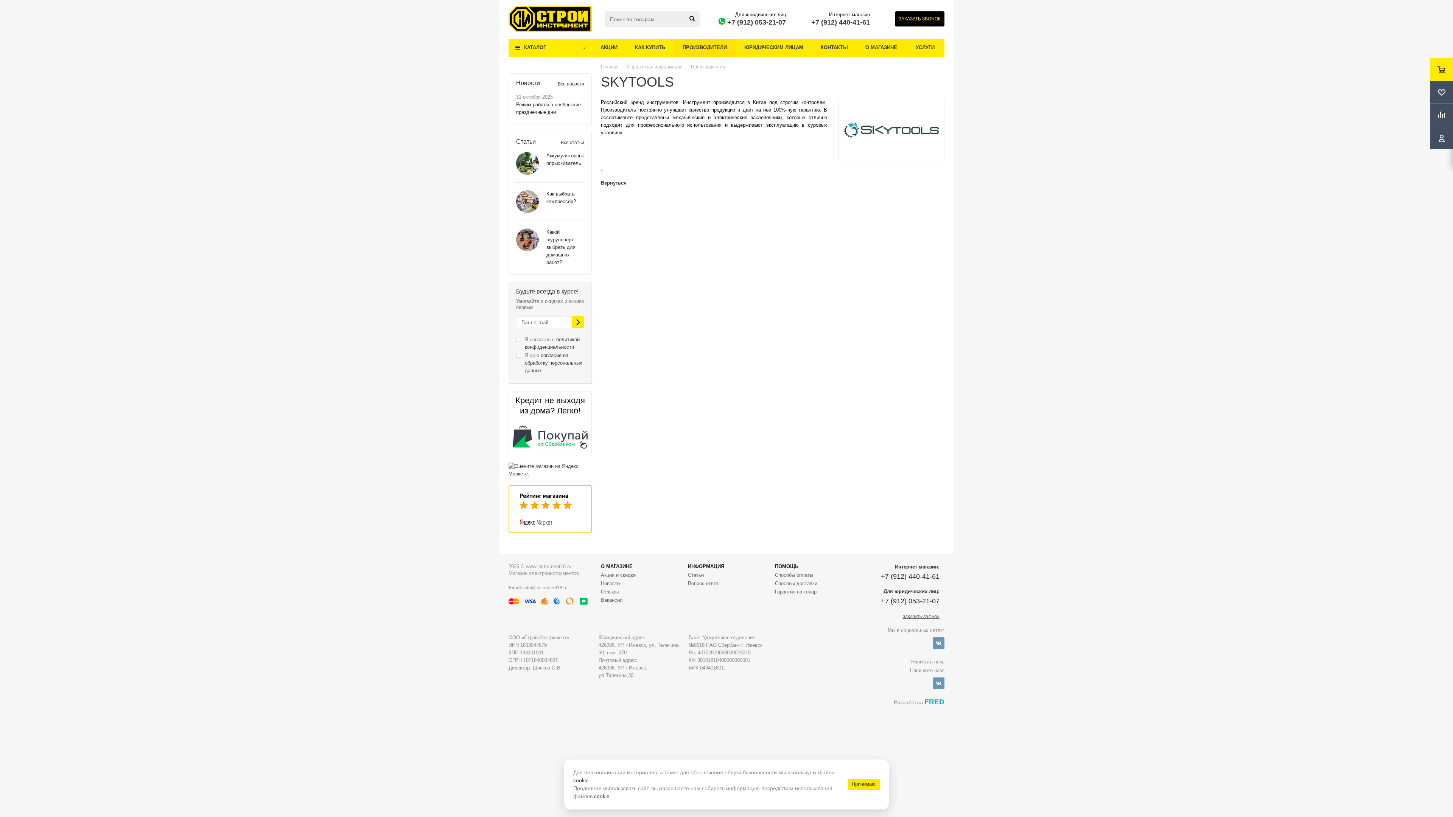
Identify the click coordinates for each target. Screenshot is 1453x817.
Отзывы (610, 592)
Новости (610, 583)
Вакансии (611, 600)
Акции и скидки (618, 575)
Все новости (571, 84)
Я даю (553, 363)
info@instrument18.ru (545, 587)
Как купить (650, 47)
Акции (609, 47)
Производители (705, 47)
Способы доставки (796, 583)
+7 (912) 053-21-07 (756, 22)
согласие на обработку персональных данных (553, 363)
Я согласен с (552, 343)
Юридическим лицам (773, 47)
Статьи (696, 575)
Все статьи (572, 142)
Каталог (535, 47)
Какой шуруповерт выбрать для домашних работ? (561, 247)
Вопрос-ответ (703, 583)
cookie (581, 780)
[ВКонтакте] (938, 643)
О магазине (881, 47)
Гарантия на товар (796, 592)
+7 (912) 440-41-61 (840, 22)
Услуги (925, 47)
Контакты (834, 47)
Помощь (786, 566)
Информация (706, 566)
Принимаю (864, 784)
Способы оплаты (794, 575)
